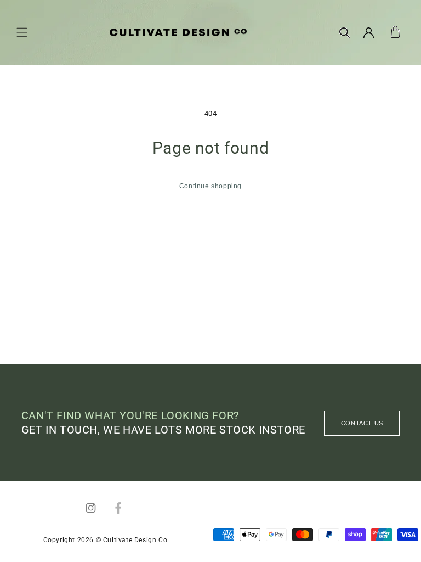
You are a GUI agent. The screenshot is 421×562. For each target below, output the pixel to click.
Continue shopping (210, 186)
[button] (22, 32)
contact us (362, 423)
